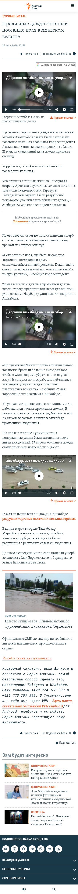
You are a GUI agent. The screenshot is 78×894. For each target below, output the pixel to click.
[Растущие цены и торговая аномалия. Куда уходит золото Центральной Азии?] (17, 770)
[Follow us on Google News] (49, 849)
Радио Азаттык (19, 317)
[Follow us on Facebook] (23, 849)
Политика (38, 812)
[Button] (29, 54)
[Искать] (54, 889)
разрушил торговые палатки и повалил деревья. (39, 519)
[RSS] (58, 849)
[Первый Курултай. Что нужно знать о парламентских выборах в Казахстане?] (17, 817)
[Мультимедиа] (24, 889)
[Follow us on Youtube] (5, 849)
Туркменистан (14, 16)
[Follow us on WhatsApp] (40, 849)
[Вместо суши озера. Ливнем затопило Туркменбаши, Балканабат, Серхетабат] (39, 592)
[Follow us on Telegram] (32, 849)
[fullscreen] (72, 109)
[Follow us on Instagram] (14, 849)
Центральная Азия (43, 765)
